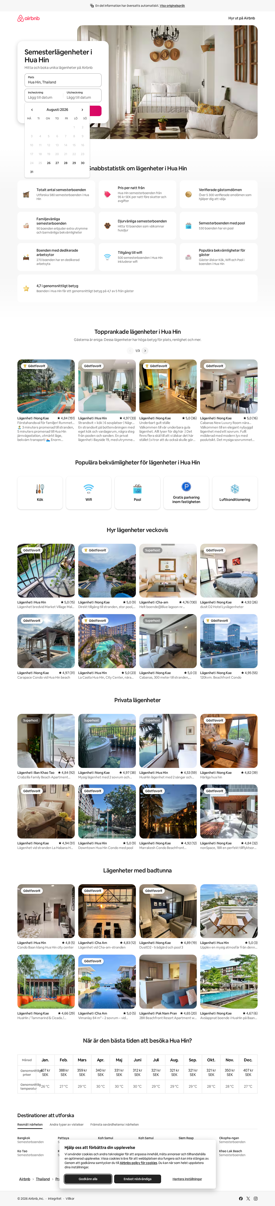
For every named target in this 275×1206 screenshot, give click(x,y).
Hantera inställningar (187, 1179)
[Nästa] (145, 350)
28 (65, 163)
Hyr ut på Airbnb (241, 18)
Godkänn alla (88, 1179)
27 (57, 163)
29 (74, 163)
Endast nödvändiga (138, 1179)
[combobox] (63, 82)
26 (48, 163)
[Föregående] (130, 350)
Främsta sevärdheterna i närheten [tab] (114, 1124)
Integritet (55, 1199)
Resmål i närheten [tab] (30, 1124)
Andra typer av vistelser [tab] (66, 1124)
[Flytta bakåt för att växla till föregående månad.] (32, 109)
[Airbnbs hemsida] (28, 18)
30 (83, 163)
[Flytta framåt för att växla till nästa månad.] (82, 109)
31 (31, 172)
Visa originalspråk (172, 6)
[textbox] (44, 97)
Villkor (70, 1199)
